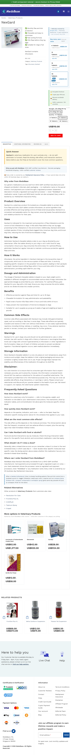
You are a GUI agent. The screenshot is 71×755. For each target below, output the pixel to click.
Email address (45, 735)
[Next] (69, 618)
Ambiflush (9, 502)
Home (3, 18)
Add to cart (56, 135)
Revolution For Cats (13, 495)
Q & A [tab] (46, 144)
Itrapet (8, 508)
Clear (68, 107)
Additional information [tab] (22, 144)
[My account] (58, 11)
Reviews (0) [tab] (38, 144)
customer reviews (35, 170)
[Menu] (68, 11)
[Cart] (64, 11)
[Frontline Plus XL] (12, 610)
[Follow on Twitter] (14, 731)
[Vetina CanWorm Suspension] (35, 610)
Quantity (51, 114)
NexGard (37, 64)
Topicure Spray (11, 505)
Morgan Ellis (54, 30)
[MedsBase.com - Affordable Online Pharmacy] (10, 11)
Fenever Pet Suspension (59, 621)
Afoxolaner (31, 64)
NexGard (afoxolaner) (17, 476)
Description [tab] (7, 144)
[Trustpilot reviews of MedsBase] (9, 687)
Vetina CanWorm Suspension (35, 621)
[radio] (55, 111)
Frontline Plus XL (12, 499)
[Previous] (1, 618)
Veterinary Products (15, 18)
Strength (51, 108)
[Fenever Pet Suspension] (59, 610)
